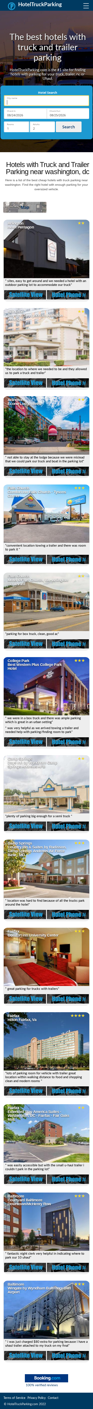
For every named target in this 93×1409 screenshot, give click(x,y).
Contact (53, 1398)
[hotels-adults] (42, 126)
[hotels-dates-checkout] (67, 113)
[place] (46, 100)
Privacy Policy (36, 1398)
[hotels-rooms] (16, 126)
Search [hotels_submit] (68, 126)
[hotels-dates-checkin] (25, 113)
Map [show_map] (25, 207)
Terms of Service (14, 1398)
